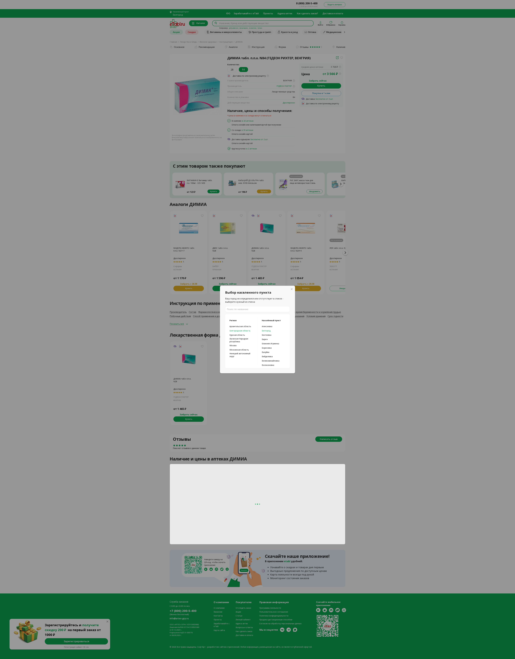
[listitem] (241, 326)
